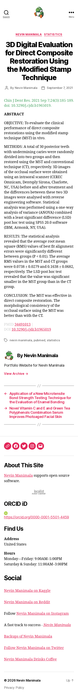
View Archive (16, 374)
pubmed (39, 340)
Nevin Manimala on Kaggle (27, 590)
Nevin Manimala (29, 34)
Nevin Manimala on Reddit (27, 602)
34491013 (23, 324)
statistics (53, 340)
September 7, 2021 (60, 88)
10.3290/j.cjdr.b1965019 (31, 329)
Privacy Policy (14, 688)
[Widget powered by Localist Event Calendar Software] (39, 492)
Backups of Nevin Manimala (28, 636)
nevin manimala (21, 340)
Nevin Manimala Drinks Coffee (30, 659)
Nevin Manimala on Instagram (42, 613)
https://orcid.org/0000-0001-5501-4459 (36, 517)
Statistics (53, 34)
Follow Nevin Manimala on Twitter (34, 648)
